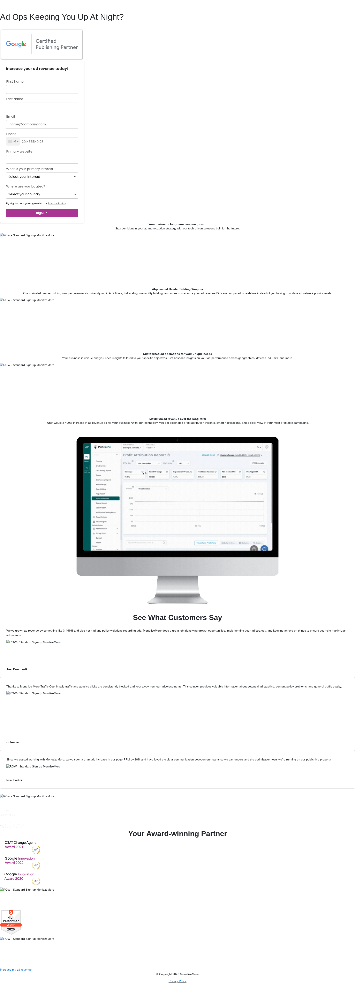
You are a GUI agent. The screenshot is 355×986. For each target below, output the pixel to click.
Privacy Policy (57, 203)
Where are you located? (25, 186)
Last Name (14, 99)
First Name (15, 81)
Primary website (19, 151)
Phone (11, 134)
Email (10, 116)
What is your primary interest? (30, 169)
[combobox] (13, 142)
